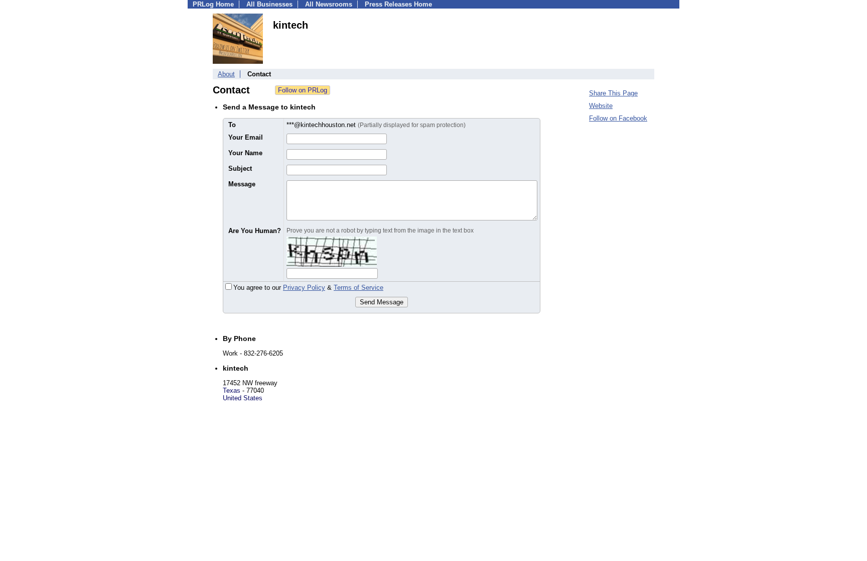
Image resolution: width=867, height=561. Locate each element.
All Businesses (269, 4)
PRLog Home (213, 4)
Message (241, 184)
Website (601, 105)
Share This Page (613, 93)
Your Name (245, 153)
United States (242, 398)
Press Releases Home (398, 4)
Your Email (245, 137)
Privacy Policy (304, 287)
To (232, 125)
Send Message (381, 302)
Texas (231, 390)
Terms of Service (358, 287)
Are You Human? (254, 231)
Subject (240, 168)
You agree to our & (308, 287)
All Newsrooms (328, 4)
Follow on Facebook (618, 118)
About (226, 74)
